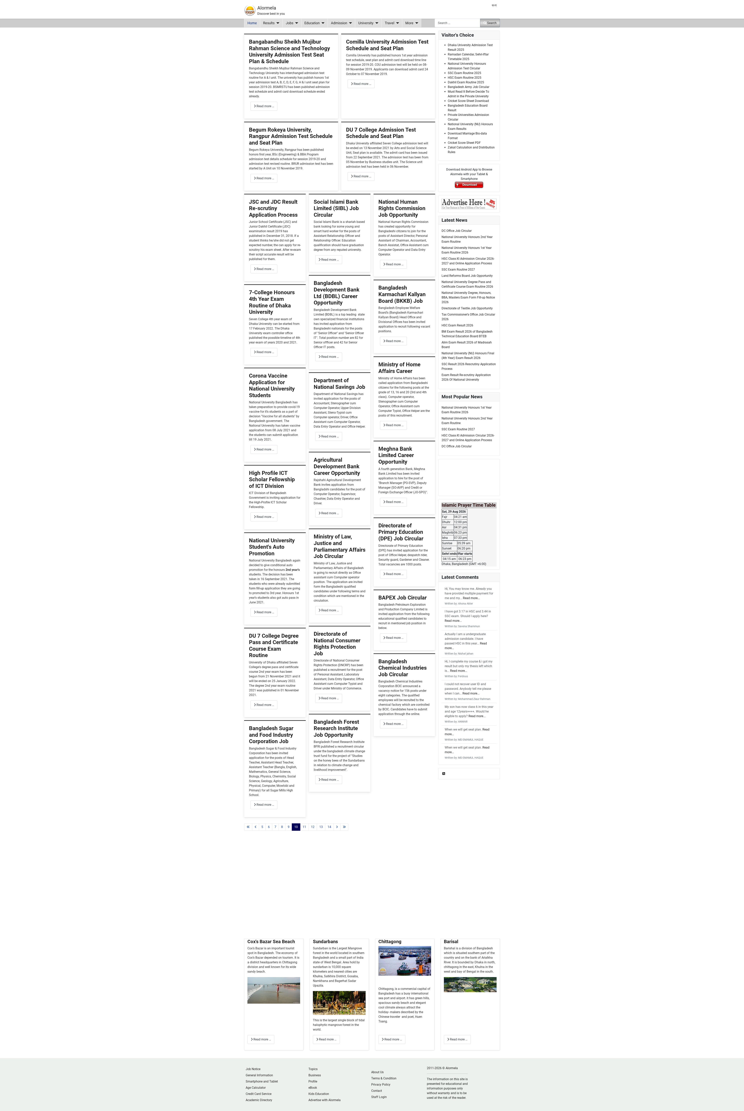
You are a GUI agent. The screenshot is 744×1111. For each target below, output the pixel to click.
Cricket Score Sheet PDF (464, 143)
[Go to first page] (248, 827)
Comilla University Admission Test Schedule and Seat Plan (387, 45)
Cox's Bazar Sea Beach (271, 941)
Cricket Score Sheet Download (468, 101)
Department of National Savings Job (339, 383)
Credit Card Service (258, 1094)
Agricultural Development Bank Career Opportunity (337, 466)
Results (269, 23)
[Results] (277, 23)
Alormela (266, 8)
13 (321, 827)
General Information (259, 1075)
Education (312, 23)
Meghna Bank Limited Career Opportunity (396, 455)
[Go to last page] (344, 827)
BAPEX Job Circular (402, 597)
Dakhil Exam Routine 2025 (466, 82)
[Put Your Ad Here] (469, 203)
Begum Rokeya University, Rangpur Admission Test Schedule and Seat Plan (290, 136)
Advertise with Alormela (324, 1100)
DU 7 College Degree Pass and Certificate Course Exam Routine (274, 646)
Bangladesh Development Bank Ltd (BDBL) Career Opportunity (336, 293)
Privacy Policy (380, 1084)
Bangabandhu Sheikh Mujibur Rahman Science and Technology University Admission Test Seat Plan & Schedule (289, 52)
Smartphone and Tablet (262, 1081)
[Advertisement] (339, 889)
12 (312, 827)
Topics (313, 1069)
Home (252, 23)
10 (296, 827)
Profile (312, 1081)
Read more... (471, 598)
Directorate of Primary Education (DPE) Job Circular (400, 532)
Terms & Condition (383, 1078)
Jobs (289, 23)
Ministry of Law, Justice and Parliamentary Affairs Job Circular (339, 546)
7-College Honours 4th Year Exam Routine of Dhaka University (272, 302)
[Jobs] (295, 23)
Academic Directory (259, 1100)
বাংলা (494, 5)
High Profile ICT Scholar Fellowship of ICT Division (272, 479)
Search (492, 23)
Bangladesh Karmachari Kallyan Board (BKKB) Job (402, 294)
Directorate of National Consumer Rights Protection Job (337, 644)
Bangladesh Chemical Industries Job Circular (402, 668)
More (409, 23)
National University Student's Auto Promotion (272, 547)
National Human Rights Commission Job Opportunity (401, 208)
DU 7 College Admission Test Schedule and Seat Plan (381, 133)
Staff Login (379, 1097)
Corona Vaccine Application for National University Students (272, 386)
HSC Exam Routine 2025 (464, 77)
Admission (339, 23)
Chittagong (389, 941)
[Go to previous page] (255, 827)
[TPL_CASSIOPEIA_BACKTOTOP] (737, 1104)
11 (304, 827)
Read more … (265, 106)
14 (329, 827)
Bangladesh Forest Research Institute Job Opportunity (336, 728)
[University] (376, 23)
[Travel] (396, 23)
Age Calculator (256, 1087)
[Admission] (349, 23)
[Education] (322, 23)
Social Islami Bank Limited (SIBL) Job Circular (336, 208)
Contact (376, 1091)
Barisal (451, 941)
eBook (312, 1087)
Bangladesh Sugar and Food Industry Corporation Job (271, 734)
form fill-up (256, 588)
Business (314, 1075)
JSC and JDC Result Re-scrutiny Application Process (273, 208)
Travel (389, 23)
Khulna (318, 976)
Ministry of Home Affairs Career (399, 367)
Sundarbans (325, 941)
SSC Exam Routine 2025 (464, 73)
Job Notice (253, 1069)
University (366, 23)
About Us (377, 1072)
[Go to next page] (336, 827)
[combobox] (457, 23)
